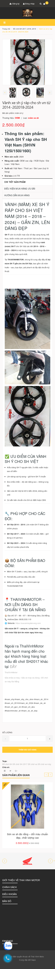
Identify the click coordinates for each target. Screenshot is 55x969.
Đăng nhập (29, 3)
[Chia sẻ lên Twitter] (10, 770)
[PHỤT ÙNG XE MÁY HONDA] (27, 861)
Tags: (4, 761)
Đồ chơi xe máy (44, 764)
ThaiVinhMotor (11, 672)
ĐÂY (13, 666)
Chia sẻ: (6, 767)
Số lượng (7, 732)
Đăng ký (16, 3)
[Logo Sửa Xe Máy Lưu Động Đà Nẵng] (27, 13)
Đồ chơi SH (7, 764)
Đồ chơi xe (32, 764)
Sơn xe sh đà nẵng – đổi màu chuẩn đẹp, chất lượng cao (27, 835)
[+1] (16, 770)
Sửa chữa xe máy (12, 677)
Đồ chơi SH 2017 (20, 764)
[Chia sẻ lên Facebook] (5, 770)
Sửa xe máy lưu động (30, 677)
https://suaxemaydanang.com (28, 623)
